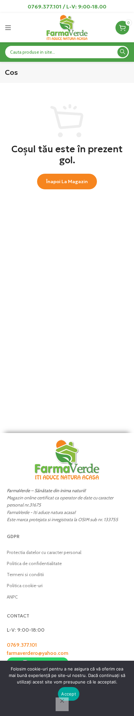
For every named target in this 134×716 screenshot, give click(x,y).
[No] (62, 704)
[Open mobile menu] (8, 27)
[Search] (122, 52)
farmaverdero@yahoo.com (37, 653)
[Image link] (67, 459)
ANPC (12, 597)
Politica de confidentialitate (34, 563)
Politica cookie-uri (25, 585)
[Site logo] (66, 27)
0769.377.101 (22, 645)
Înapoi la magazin (67, 181)
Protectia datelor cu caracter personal (44, 552)
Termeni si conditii (25, 574)
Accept (68, 693)
